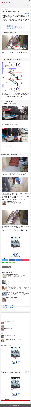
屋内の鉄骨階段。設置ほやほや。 (11, 25)
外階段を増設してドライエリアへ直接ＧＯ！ (10, 335)
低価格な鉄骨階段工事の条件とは (9, 328)
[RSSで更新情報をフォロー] (10, 267)
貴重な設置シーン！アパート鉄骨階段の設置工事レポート (15, 292)
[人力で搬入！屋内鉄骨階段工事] (19, 260)
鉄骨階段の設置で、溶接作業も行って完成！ (12, 28)
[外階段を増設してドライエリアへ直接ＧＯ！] (4, 282)
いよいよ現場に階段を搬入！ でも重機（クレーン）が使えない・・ (15, 27)
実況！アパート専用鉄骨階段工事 (11, 297)
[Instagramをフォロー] (5, 267)
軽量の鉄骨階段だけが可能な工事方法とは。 (13, 274)
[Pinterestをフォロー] (7, 267)
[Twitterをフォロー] (2, 267)
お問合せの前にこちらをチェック (15, 358)
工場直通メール (16, 363)
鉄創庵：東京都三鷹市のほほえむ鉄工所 (15, 405)
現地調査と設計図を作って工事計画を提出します (13, 26)
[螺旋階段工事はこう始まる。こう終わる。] (4, 288)
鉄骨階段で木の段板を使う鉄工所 (11, 201)
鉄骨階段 (27, 13)
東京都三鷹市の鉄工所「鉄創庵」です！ (10, 321)
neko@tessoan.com (16, 255)
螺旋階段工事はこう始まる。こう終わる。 (13, 286)
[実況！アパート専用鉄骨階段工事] (4, 299)
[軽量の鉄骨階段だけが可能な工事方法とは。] (4, 276)
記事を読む (7, 284)
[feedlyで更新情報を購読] (8, 267)
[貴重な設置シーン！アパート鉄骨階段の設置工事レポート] (4, 294)
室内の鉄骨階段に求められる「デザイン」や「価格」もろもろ (13, 339)
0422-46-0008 (16, 253)
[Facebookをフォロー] (4, 267)
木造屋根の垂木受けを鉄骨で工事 (8, 307)
